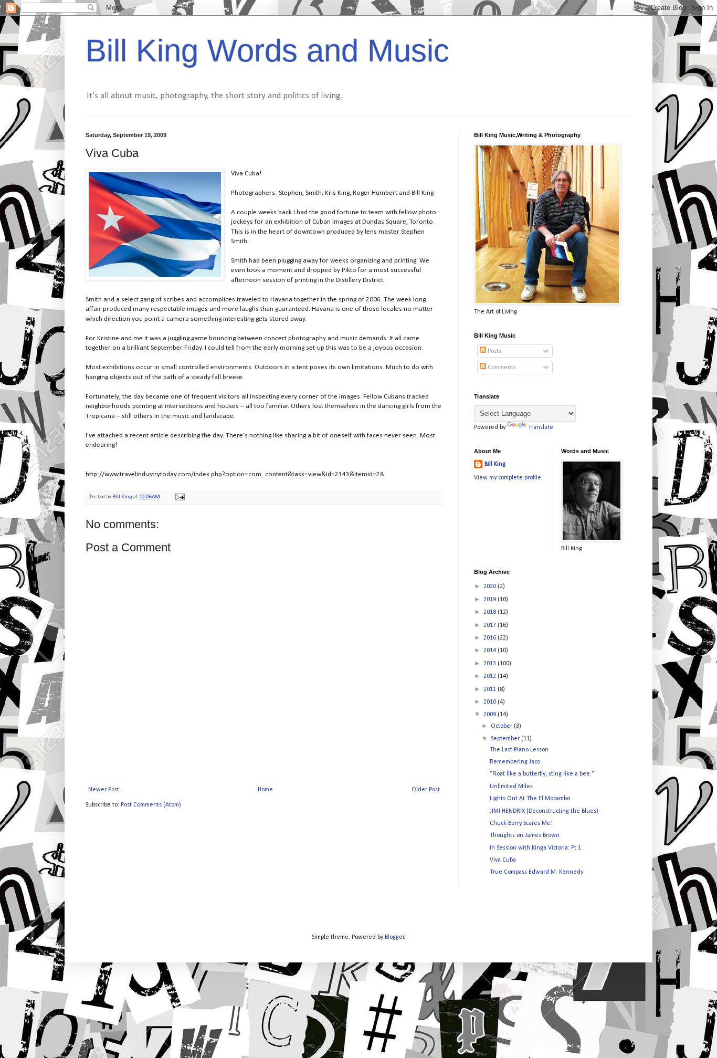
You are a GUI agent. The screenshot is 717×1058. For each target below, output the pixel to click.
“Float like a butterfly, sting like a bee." (542, 774)
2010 (490, 702)
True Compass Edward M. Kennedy (536, 872)
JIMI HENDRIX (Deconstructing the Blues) (544, 811)
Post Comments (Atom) (151, 805)
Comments (501, 367)
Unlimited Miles (511, 786)
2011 (490, 689)
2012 (490, 676)
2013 (490, 664)
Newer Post (103, 790)
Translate (540, 427)
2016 (490, 638)
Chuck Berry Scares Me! (521, 823)
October (502, 726)
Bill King (494, 464)
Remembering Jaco (515, 762)
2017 (490, 625)
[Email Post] (179, 497)
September (506, 739)
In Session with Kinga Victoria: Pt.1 (535, 848)
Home (265, 790)
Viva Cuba (503, 860)
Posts (493, 351)
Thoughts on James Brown (525, 835)
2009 (490, 714)
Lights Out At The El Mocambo (530, 798)
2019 (490, 599)
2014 (490, 650)
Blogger (394, 937)
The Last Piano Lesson (519, 750)
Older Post (426, 790)
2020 (490, 586)
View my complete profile (507, 478)
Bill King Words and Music (267, 50)
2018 (490, 612)
